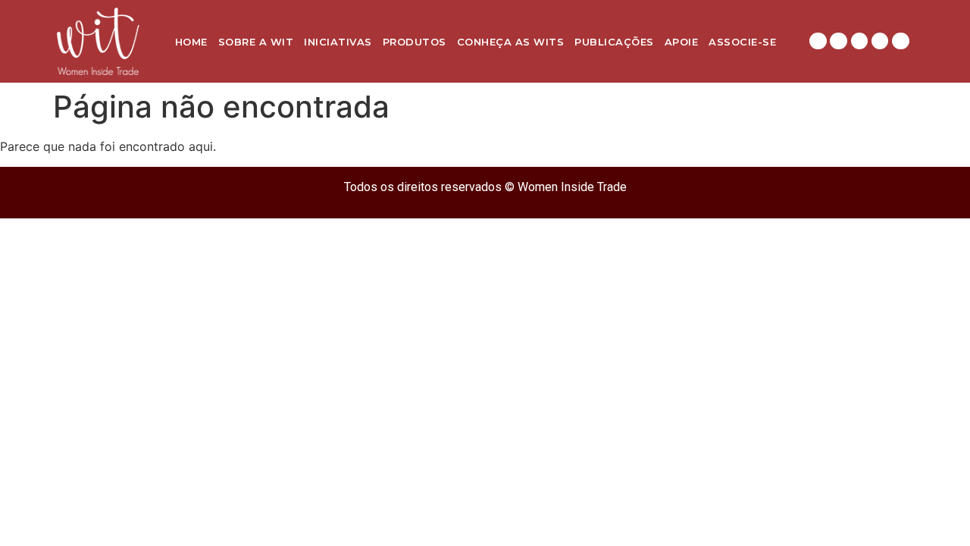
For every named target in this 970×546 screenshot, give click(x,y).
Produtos (414, 42)
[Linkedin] (838, 41)
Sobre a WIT (256, 42)
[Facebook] (859, 41)
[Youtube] (900, 41)
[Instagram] (817, 41)
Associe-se (742, 42)
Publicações (614, 42)
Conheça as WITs (511, 42)
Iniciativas (338, 42)
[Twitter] (879, 41)
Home (191, 42)
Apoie (682, 42)
